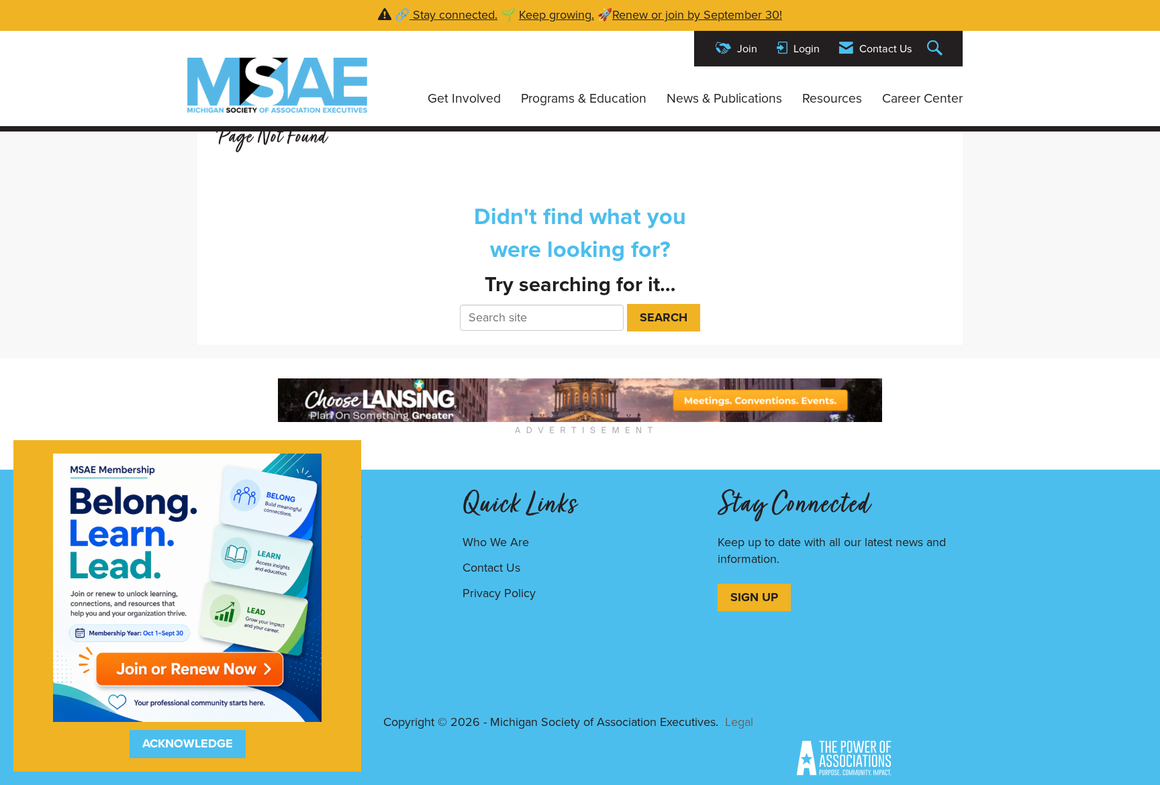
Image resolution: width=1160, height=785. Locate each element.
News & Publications (724, 98)
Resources (832, 98)
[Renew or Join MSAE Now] (187, 586)
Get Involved (464, 98)
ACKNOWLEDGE (187, 743)
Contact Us (491, 567)
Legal (739, 722)
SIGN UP (754, 597)
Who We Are (496, 542)
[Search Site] (936, 49)
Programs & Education (583, 98)
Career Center (922, 98)
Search (663, 317)
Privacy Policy (499, 593)
